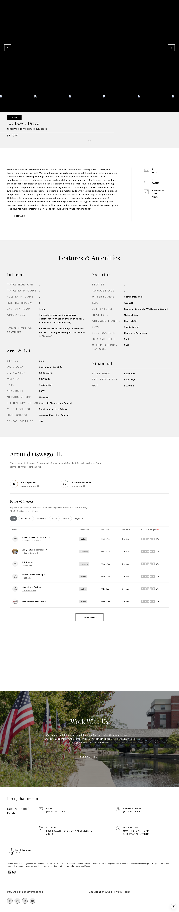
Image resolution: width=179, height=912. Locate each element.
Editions (26, 562)
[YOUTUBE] (32, 901)
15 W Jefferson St (30, 553)
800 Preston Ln (29, 590)
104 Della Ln (28, 578)
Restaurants (27, 518)
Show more (89, 617)
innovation (52, 866)
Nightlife (80, 518)
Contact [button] (19, 216)
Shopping (42, 518)
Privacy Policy (122, 891)
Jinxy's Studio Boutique (33, 550)
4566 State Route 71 (31, 540)
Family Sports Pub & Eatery (35, 537)
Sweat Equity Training (32, 574)
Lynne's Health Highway (33, 601)
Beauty (67, 518)
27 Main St (27, 565)
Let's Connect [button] (89, 757)
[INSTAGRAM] (17, 901)
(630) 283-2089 (131, 811)
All (14, 518)
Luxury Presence (32, 891)
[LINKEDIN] (25, 901)
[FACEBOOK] (10, 901)
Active (55, 518)
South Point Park (30, 587)
